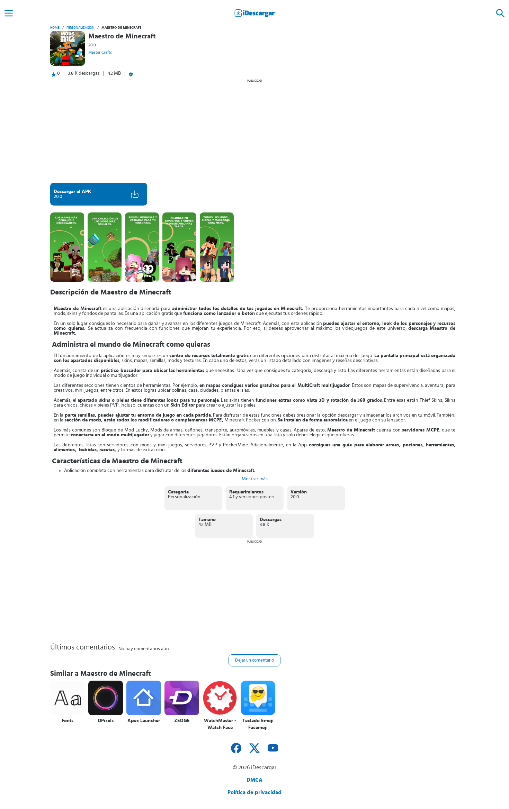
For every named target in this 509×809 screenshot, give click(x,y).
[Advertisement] (254, 130)
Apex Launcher (143, 720)
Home (55, 27)
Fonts (67, 720)
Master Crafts (100, 52)
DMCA (254, 780)
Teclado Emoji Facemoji (258, 724)
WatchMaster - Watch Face (220, 724)
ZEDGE (182, 720)
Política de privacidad (254, 792)
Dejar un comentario (254, 660)
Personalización (80, 27)
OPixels (106, 720)
